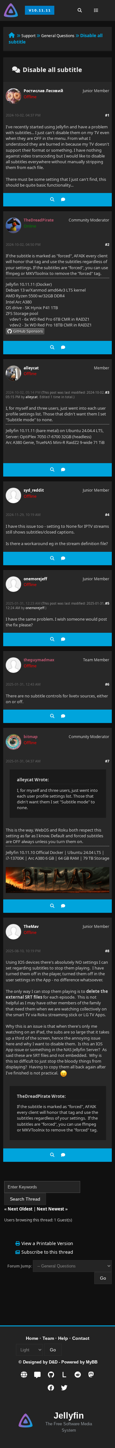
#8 (107, 950)
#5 (107, 603)
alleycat (31, 368)
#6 (107, 684)
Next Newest (50, 1209)
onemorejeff (35, 579)
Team (48, 1338)
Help (63, 1338)
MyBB (91, 1362)
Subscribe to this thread (47, 1252)
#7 (107, 761)
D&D (53, 1362)
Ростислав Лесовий (43, 90)
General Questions (57, 35)
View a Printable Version (47, 1243)
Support (28, 35)
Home (32, 1338)
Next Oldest (20, 1209)
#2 (107, 244)
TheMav (31, 926)
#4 (107, 514)
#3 (107, 392)
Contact (80, 1338)
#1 (107, 115)
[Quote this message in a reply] (63, 199)
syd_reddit (34, 490)
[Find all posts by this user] (52, 199)
